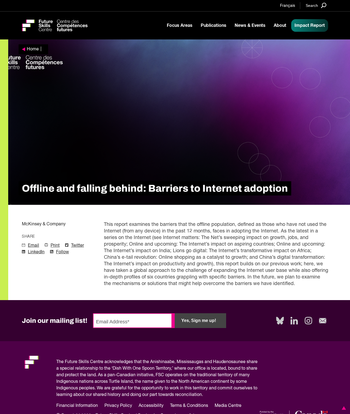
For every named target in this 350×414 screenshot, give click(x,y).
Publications (213, 25)
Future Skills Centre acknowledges (99, 362)
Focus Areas (179, 25)
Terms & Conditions (189, 406)
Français (287, 6)
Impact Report (309, 25)
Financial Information (77, 406)
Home (33, 49)
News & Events (250, 25)
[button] (342, 408)
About (280, 25)
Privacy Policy (118, 406)
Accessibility (151, 406)
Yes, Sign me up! (198, 320)
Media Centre (228, 406)
